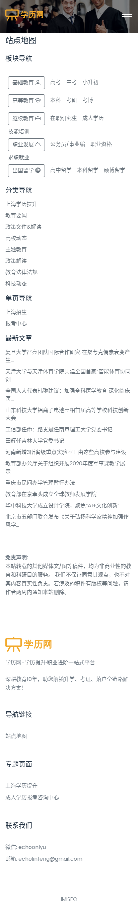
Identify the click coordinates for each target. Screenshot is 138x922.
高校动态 (16, 238)
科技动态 (16, 283)
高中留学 (61, 170)
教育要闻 (16, 215)
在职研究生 (63, 118)
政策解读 (16, 261)
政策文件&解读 (23, 227)
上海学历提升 (21, 204)
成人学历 (93, 118)
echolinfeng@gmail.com (50, 859)
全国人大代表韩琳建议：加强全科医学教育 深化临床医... (67, 395)
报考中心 (16, 323)
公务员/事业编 (67, 144)
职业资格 (101, 144)
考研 (71, 100)
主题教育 (16, 249)
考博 (87, 100)
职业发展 (23, 144)
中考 (71, 82)
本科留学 (87, 170)
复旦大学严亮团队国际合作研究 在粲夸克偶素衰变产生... (67, 356)
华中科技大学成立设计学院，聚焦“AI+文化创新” (62, 505)
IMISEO (69, 899)
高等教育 (23, 100)
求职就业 (18, 157)
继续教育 (23, 118)
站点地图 (16, 736)
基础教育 (23, 82)
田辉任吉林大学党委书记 (34, 441)
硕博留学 (114, 170)
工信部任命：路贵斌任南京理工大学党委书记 (59, 429)
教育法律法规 (21, 272)
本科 (55, 100)
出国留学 (23, 170)
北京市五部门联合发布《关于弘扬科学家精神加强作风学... (67, 521)
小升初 (90, 82)
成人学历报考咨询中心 (32, 797)
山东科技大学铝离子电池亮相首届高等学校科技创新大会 (67, 414)
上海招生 (16, 312)
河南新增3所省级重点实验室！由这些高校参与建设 (65, 452)
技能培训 (18, 131)
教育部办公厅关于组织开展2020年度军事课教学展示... (65, 467)
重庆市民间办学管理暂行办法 (40, 483)
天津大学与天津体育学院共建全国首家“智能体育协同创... (68, 375)
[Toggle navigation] (127, 14)
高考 (55, 82)
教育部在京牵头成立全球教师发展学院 (50, 494)
